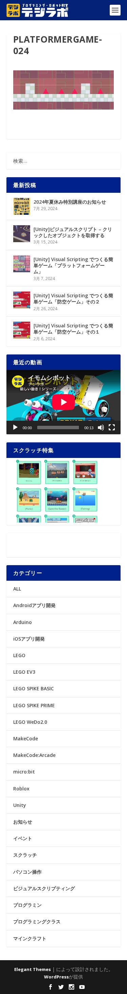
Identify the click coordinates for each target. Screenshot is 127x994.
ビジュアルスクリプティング (44, 888)
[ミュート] (101, 427)
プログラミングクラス (37, 921)
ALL (17, 588)
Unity (19, 805)
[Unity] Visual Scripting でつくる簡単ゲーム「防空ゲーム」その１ (73, 328)
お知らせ (22, 821)
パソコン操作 (27, 872)
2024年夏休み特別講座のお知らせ (70, 202)
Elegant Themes (32, 969)
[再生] (15, 427)
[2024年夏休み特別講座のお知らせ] (21, 206)
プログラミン (27, 905)
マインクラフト (29, 938)
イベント (22, 838)
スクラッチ (25, 855)
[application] (63, 402)
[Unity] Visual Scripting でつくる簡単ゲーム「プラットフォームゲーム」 (73, 265)
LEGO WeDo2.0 (30, 722)
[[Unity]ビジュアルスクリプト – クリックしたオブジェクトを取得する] (21, 233)
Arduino (22, 622)
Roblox (21, 788)
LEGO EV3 (24, 672)
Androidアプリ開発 (34, 605)
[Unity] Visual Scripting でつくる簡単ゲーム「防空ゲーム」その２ (73, 298)
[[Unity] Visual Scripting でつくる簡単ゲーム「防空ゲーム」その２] (21, 300)
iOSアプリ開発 (29, 638)
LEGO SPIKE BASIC (33, 688)
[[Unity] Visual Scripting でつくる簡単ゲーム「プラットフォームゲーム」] (21, 263)
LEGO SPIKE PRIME (34, 705)
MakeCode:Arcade (34, 755)
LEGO (19, 655)
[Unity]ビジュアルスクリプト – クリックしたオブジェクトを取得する (73, 232)
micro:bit (24, 771)
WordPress (56, 977)
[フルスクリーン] (111, 427)
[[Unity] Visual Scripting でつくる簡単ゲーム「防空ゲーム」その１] (21, 330)
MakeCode (25, 738)
